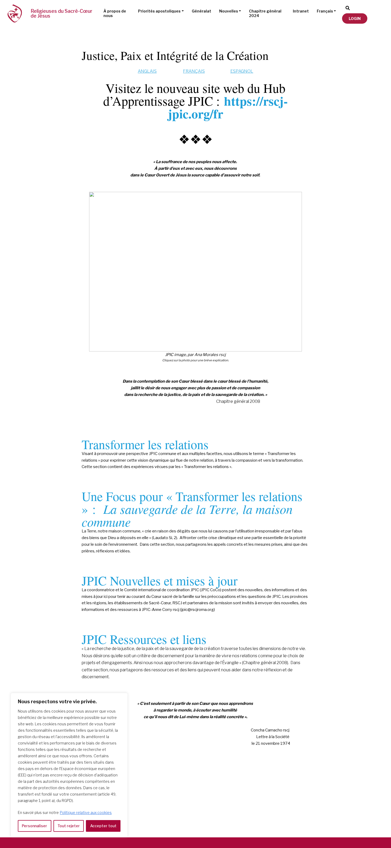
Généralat (201, 11)
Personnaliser (34, 826)
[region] (69, 765)
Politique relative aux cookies (86, 812)
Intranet (301, 11)
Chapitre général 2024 (265, 13)
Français (325, 11)
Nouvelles (228, 11)
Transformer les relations (145, 444)
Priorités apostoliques (159, 11)
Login (355, 18)
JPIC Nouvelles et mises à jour (160, 580)
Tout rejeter (68, 826)
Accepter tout (103, 826)
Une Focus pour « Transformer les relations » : (192, 508)
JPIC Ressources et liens (144, 638)
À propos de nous (114, 13)
